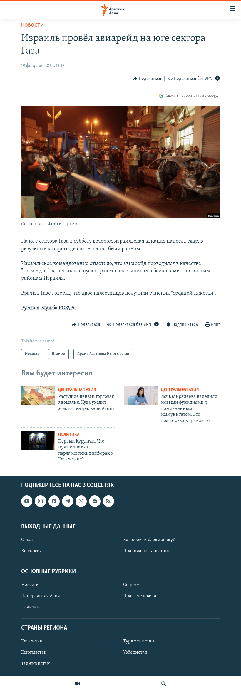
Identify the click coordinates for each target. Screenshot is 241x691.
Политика (68, 435)
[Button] (147, 79)
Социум (131, 584)
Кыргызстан (34, 652)
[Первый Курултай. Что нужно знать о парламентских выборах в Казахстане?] (38, 440)
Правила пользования (146, 551)
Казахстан (32, 641)
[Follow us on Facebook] (54, 501)
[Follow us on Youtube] (26, 501)
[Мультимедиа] (77, 683)
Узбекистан (135, 652)
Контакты (31, 551)
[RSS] (108, 501)
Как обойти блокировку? (149, 540)
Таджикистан (35, 663)
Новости (32, 25)
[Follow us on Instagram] (40, 501)
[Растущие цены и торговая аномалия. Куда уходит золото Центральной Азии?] (38, 395)
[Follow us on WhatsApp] (81, 501)
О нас (27, 540)
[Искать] (164, 683)
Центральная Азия (77, 390)
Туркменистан (138, 641)
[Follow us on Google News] (94, 501)
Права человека (139, 596)
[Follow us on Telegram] (67, 501)
